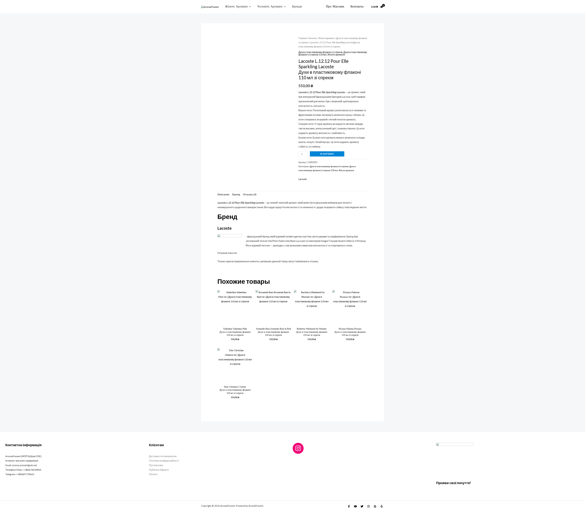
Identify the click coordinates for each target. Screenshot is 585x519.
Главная (302, 38)
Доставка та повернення (163, 456)
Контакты (356, 6)
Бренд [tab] (236, 194)
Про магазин (335, 6)
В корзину (327, 154)
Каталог (313, 38)
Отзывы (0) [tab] (249, 194)
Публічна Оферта (159, 469)
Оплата (153, 474)
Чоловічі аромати (269, 6)
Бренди (297, 6)
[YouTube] (355, 506)
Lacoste (302, 179)
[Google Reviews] (375, 506)
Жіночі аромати (236, 6)
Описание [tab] (223, 194)
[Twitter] (362, 506)
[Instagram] (298, 448)
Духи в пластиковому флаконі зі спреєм (320, 52)
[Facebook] (348, 506)
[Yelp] (381, 506)
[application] (249, 6)
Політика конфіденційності (164, 460)
